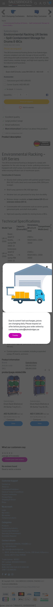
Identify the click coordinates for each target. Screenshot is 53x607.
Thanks (15, 335)
